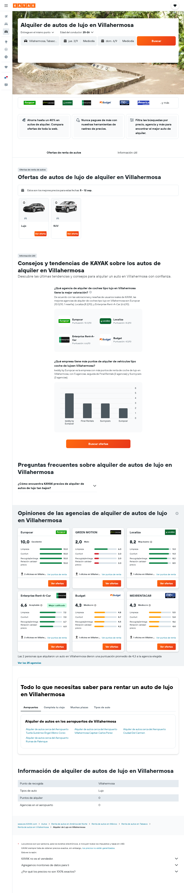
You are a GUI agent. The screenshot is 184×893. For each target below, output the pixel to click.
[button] (6, 6)
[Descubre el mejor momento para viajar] (6, 56)
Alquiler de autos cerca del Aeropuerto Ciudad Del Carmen (144, 731)
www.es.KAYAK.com (27, 823)
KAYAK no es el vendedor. (37, 858)
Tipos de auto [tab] (102, 707)
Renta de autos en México (104, 823)
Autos (44, 823)
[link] (98, 444)
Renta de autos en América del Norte (69, 823)
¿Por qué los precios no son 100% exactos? (48, 871)
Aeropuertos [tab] (31, 707)
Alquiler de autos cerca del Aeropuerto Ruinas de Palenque (47, 739)
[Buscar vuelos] (6, 16)
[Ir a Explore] (6, 41)
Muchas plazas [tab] (79, 707)
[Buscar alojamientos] (6, 24)
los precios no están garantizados (98, 848)
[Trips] (6, 67)
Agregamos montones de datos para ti (45, 865)
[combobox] (37, 32)
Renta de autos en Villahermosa (33, 827)
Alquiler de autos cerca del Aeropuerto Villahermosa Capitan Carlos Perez (96, 731)
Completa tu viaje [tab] (54, 707)
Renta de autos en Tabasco (134, 823)
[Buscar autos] (6, 31)
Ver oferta (40, 233)
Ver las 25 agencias (29, 662)
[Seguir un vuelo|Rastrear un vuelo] (6, 49)
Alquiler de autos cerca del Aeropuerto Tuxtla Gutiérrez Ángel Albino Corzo (47, 731)
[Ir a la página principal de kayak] (24, 5)
